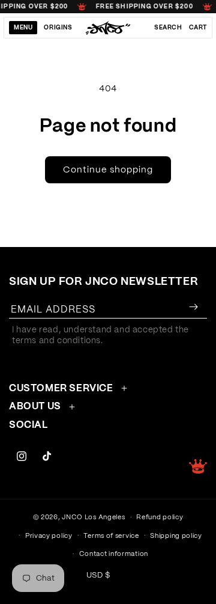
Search (168, 28)
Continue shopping (108, 169)
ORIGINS (58, 28)
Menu (23, 28)
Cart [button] (198, 28)
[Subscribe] (193, 307)
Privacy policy (49, 535)
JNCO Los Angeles (93, 517)
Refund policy (159, 517)
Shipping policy (176, 535)
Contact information (113, 554)
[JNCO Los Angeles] (108, 27)
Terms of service (111, 535)
